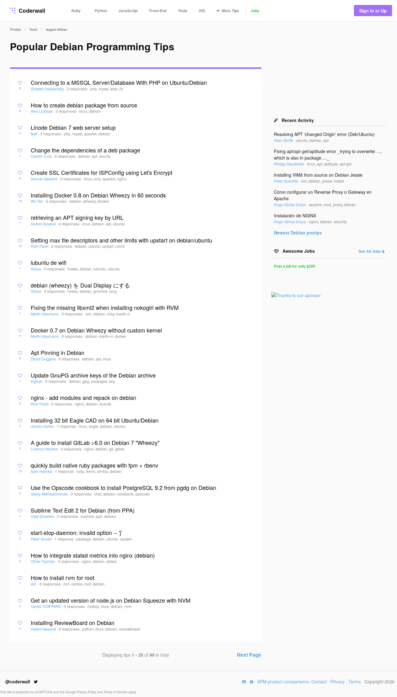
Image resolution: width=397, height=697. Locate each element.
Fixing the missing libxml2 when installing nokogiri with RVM (105, 307)
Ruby (76, 10)
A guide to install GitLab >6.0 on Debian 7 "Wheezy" (95, 442)
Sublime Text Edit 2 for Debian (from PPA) (83, 510)
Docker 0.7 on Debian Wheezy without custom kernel (96, 330)
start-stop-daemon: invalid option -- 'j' (76, 532)
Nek (34, 133)
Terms (354, 681)
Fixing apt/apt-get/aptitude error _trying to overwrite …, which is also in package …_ (328, 154)
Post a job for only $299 (294, 266)
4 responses (69, 223)
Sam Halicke (42, 471)
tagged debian (56, 29)
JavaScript (128, 10)
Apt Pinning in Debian (57, 352)
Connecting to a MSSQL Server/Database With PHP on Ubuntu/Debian (119, 82)
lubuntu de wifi (48, 262)
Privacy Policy (87, 692)
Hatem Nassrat (44, 628)
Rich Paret (40, 246)
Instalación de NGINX (295, 215)
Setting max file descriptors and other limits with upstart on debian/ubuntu (121, 240)
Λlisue (36, 268)
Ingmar (37, 381)
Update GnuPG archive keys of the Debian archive (93, 375)
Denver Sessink (44, 178)
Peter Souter (42, 538)
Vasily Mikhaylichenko (50, 493)
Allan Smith (284, 140)
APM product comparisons (283, 681)
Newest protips (298, 232)
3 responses (51, 133)
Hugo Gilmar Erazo (290, 204)
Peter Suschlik (286, 180)
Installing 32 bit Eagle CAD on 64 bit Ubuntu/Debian (94, 420)
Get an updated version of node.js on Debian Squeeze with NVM (110, 600)
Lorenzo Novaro (45, 448)
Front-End (158, 10)
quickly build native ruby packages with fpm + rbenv (94, 465)
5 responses (57, 201)
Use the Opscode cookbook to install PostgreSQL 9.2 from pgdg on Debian (123, 487)
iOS (202, 10)
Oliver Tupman (43, 561)
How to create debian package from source (84, 105)
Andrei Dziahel (44, 223)
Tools (182, 10)
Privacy (337, 681)
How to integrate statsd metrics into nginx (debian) (93, 555)
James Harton (43, 426)
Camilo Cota (42, 156)
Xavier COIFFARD (46, 606)
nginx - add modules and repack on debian (83, 397)
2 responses (77, 88)
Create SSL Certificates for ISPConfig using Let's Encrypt (101, 172)
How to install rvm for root (62, 577)
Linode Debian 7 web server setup (73, 127)
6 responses (72, 336)
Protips (15, 29)
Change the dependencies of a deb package (85, 150)
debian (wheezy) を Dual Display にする (80, 285)
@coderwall (18, 681)
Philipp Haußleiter (289, 163)
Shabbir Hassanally (48, 88)
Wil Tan (37, 201)
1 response (67, 426)
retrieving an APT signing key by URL (77, 217)
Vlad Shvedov (43, 516)
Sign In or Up (373, 10)
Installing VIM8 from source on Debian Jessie (318, 175)
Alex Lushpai (42, 111)
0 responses (65, 156)
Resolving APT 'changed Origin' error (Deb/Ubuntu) (324, 134)
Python (101, 10)
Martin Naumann (45, 313)
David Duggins (44, 358)
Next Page (249, 654)
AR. (34, 583)
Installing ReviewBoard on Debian (72, 622)
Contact (319, 681)
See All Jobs (370, 251)
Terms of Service (116, 692)
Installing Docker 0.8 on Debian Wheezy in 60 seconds (98, 195)
